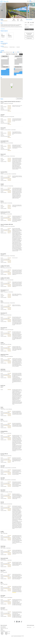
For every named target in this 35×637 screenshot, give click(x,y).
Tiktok (21, 621)
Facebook (14, 621)
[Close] (12, 84)
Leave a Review (19, 98)
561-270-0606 (3, 630)
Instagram (17, 621)
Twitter (19, 621)
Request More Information (29, 34)
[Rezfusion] (9, 633)
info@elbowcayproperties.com (5, 631)
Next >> (21, 54)
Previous (2, 10)
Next (33, 10)
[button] (11, 87)
